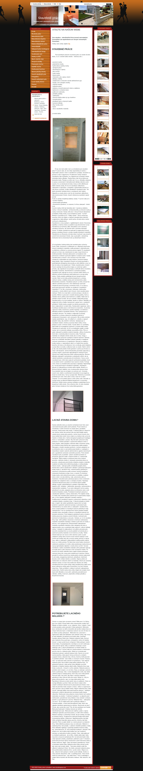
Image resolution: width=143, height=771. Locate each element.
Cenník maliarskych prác (39, 79)
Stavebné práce (36, 29)
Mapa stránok (47, 3)
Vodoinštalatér (36, 46)
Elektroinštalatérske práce (39, 44)
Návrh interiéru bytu (38, 59)
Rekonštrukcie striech (38, 41)
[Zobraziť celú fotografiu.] (103, 38)
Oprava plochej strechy (39, 71)
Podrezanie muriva (37, 64)
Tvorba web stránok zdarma (91, 767)
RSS (55, 3)
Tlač (60, 3)
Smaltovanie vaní (37, 54)
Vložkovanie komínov (38, 69)
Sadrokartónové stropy (38, 51)
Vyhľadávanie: (88, 4)
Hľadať (108, 4)
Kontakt (34, 87)
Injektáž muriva (36, 66)
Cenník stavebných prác (39, 74)
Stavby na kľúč (36, 56)
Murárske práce (36, 34)
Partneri (34, 84)
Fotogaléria (35, 76)
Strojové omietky (37, 61)
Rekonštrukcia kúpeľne (39, 39)
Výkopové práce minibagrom (40, 49)
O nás (33, 31)
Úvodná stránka (37, 3)
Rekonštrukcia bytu (37, 36)
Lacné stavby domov (38, 81)
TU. (69, 43)
